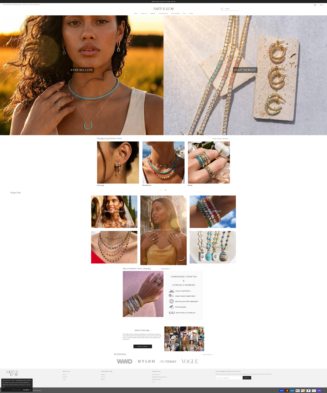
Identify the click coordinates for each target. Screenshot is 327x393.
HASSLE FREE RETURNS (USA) (31, 5)
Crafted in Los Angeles (185, 313)
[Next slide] (165, 190)
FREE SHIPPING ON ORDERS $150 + (13, 5)
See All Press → (208, 355)
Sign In (322, 5)
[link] (143, 294)
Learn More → (166, 269)
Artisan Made (180, 307)
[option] (124, 361)
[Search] (230, 9)
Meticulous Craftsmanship (186, 302)
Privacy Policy (38, 390)
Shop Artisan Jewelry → (221, 139)
